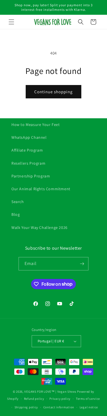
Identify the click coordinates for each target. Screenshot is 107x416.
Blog (15, 214)
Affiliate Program (27, 150)
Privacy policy (59, 399)
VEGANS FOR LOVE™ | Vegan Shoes (50, 392)
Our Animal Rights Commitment (40, 188)
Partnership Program (30, 176)
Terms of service (88, 399)
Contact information (58, 407)
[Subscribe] (82, 263)
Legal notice (89, 407)
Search (17, 201)
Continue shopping (53, 91)
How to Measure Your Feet (35, 124)
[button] (11, 22)
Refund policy (34, 399)
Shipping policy (26, 407)
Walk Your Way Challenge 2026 (39, 227)
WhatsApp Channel (29, 137)
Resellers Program (28, 163)
